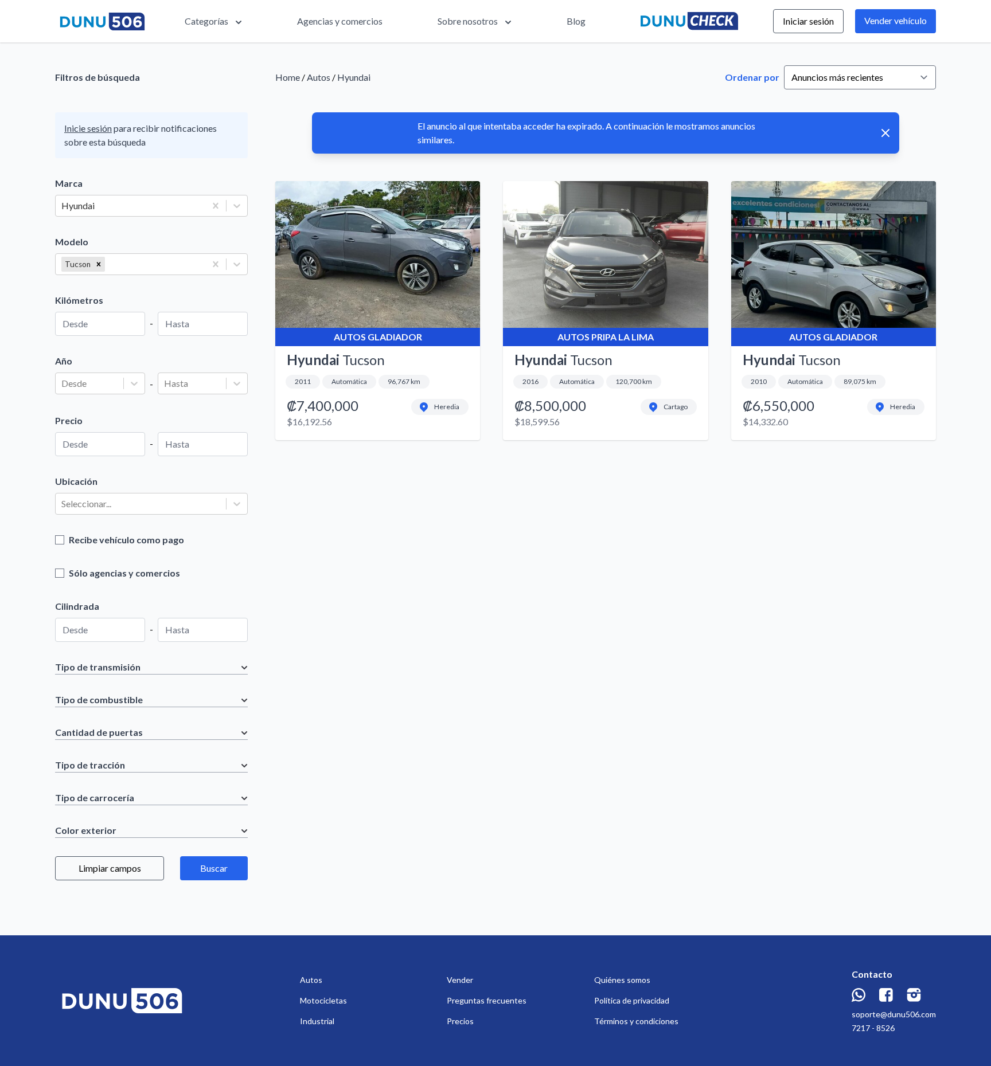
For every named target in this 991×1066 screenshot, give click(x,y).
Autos (318, 77)
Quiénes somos (622, 980)
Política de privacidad (631, 1000)
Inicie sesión (88, 128)
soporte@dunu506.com (894, 1014)
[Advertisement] (605, 556)
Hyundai (353, 77)
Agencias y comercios (340, 20)
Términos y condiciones (636, 1021)
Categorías (206, 20)
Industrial (317, 1021)
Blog (576, 20)
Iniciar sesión (808, 20)
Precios (460, 1021)
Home (287, 77)
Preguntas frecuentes (486, 1000)
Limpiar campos (110, 868)
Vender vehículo (895, 20)
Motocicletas (323, 1000)
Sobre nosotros (468, 20)
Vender (460, 980)
